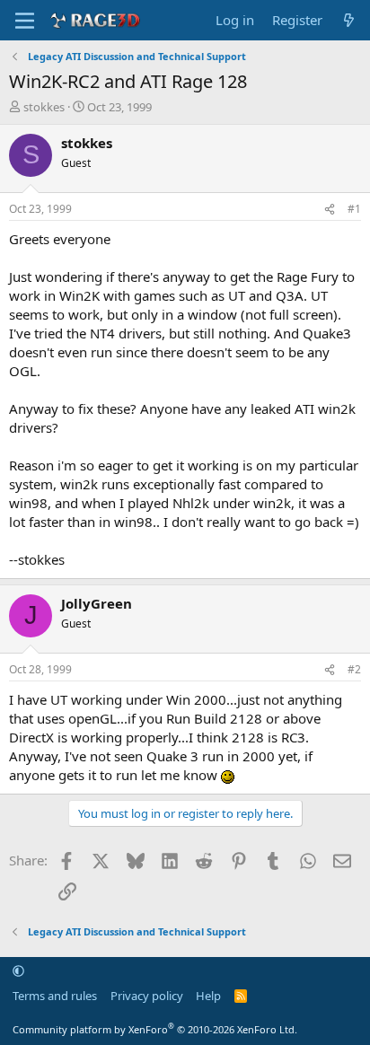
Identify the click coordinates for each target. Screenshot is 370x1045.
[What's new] (348, 20)
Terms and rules (55, 996)
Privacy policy (146, 996)
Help (208, 996)
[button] (18, 970)
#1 (354, 208)
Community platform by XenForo (155, 1029)
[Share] (329, 209)
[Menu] (25, 21)
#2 (354, 669)
